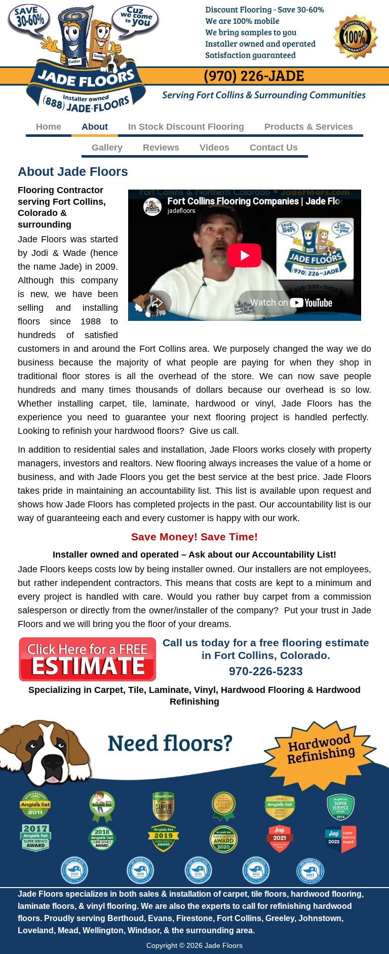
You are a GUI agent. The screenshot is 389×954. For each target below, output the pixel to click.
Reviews (161, 147)
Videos (214, 147)
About (95, 127)
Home (48, 127)
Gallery (107, 147)
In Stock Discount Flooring (186, 127)
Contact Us (274, 147)
